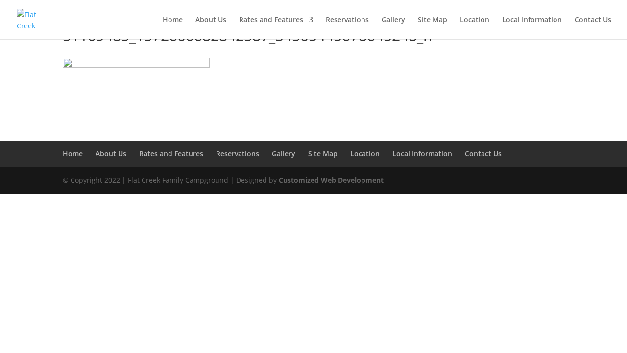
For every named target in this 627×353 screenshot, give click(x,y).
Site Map (432, 20)
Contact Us (593, 20)
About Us (210, 20)
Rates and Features (271, 20)
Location (474, 20)
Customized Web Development (331, 180)
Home (173, 20)
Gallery (393, 20)
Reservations (347, 20)
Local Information (532, 20)
